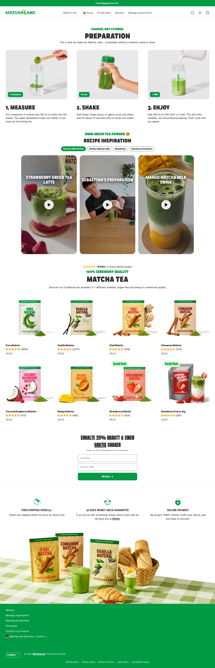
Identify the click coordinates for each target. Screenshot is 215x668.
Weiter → (107, 476)
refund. (116, 518)
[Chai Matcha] (133, 317)
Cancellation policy (140, 662)
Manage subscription (17, 615)
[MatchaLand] (20, 12)
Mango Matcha (65, 411)
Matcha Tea (69, 12)
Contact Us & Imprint (17, 631)
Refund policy (72, 662)
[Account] (200, 13)
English (11, 654)
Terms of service (106, 662)
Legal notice (123, 662)
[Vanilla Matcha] (81, 317)
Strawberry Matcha (120, 411)
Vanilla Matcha (65, 345)
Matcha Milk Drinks (73, 148)
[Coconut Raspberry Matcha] (30, 383)
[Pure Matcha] (30, 317)
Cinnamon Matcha (171, 345)
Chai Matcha (116, 345)
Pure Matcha (13, 345)
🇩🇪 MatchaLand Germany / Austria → (26, 636)
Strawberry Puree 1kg (173, 411)
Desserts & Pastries (141, 148)
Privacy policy (88, 662)
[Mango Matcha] (81, 383)
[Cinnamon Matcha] (185, 317)
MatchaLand (39, 654)
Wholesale (11, 625)
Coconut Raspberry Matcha (21, 411)
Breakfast (120, 148)
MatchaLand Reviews (17, 620)
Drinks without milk (99, 148)
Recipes (10, 610)
